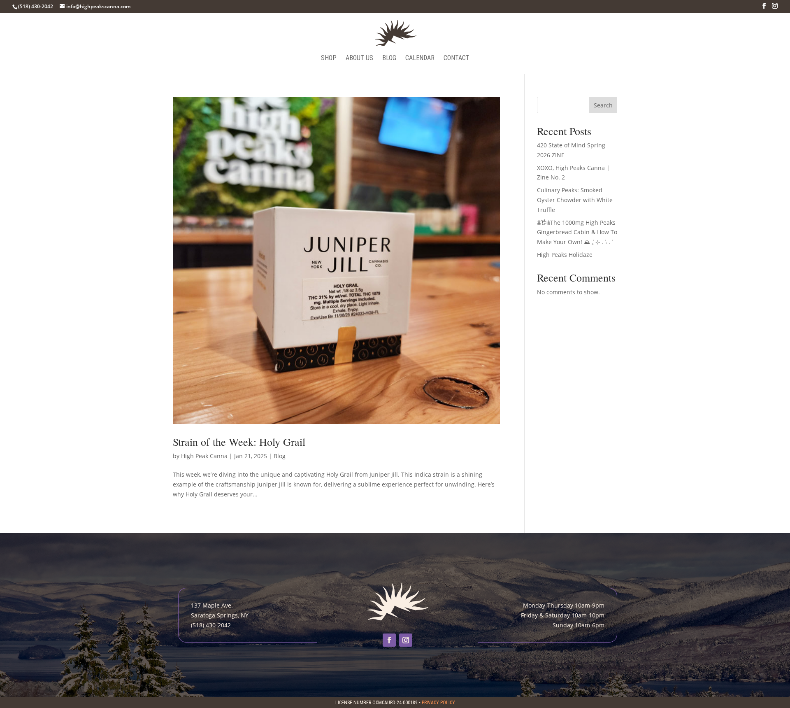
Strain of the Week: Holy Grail (239, 442)
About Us (359, 58)
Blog (389, 58)
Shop (329, 58)
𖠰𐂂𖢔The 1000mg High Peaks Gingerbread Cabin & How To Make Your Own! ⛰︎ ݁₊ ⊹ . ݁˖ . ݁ (577, 232)
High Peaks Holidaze (564, 255)
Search (603, 105)
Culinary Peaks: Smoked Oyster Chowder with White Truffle (575, 200)
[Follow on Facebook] (389, 640)
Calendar (419, 58)
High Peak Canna (204, 456)
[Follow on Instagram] (405, 640)
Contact (456, 58)
